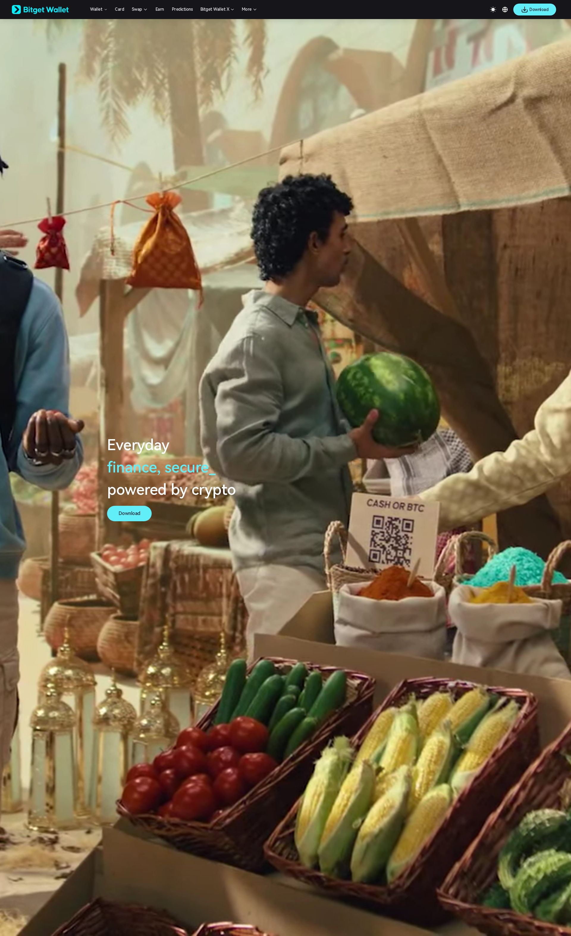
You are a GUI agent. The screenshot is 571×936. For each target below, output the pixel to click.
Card (119, 9)
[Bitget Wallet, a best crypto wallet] (48, 9)
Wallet (96, 9)
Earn (160, 9)
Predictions (182, 9)
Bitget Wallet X (214, 9)
